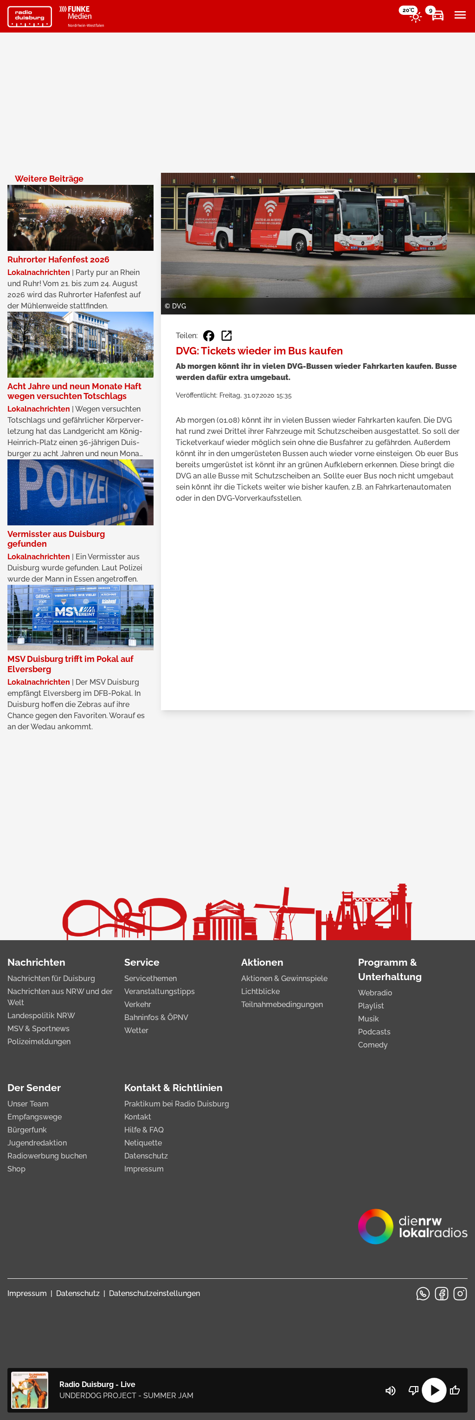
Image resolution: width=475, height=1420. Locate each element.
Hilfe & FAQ (144, 1130)
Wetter (136, 1030)
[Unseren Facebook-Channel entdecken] (441, 1293)
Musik (368, 1018)
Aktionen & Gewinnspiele (284, 978)
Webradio (375, 992)
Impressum (144, 1169)
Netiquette (143, 1143)
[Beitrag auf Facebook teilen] (208, 335)
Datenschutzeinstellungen (154, 1293)
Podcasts (374, 1031)
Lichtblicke (260, 991)
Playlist (371, 1005)
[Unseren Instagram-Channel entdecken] (460, 1293)
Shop (16, 1169)
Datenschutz (146, 1156)
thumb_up (454, 1390)
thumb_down (413, 1390)
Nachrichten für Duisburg (51, 978)
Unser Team (28, 1103)
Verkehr (137, 1004)
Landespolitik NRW (41, 1015)
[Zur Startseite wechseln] (29, 17)
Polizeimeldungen (39, 1041)
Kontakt (137, 1116)
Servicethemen (150, 978)
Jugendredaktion (37, 1143)
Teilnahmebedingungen (282, 1004)
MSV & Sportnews (38, 1028)
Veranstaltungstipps (159, 991)
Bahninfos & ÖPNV (156, 1017)
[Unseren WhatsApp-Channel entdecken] (423, 1293)
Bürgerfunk (27, 1130)
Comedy (373, 1044)
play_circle (434, 1390)
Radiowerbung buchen (47, 1156)
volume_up (390, 1390)
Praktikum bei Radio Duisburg (176, 1103)
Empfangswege (34, 1116)
